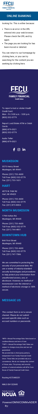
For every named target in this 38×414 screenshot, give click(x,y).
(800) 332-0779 (9, 117)
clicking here (8, 56)
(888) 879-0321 (9, 129)
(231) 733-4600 (16, 174)
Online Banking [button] (19, 16)
